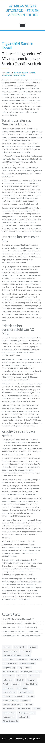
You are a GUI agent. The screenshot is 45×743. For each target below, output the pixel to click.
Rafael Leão (7, 680)
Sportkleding (8, 688)
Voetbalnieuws (9, 717)
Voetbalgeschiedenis (27, 713)
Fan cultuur (22, 659)
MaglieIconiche (24, 668)
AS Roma (32, 647)
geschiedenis (35, 659)
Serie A (16, 684)
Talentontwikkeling (10, 700)
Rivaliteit (19, 680)
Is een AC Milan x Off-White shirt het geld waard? (21, 631)
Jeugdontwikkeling (27, 663)
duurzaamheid (8, 659)
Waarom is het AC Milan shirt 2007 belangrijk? (20, 627)
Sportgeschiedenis (30, 684)
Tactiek (30, 696)
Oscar (8, 73)
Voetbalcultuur (9, 713)
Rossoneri (31, 680)
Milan (38, 672)
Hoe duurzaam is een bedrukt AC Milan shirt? (20, 623)
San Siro (6, 684)
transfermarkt (8, 709)
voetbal (22, 75)
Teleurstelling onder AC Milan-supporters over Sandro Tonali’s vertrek (22, 58)
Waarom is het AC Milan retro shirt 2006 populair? (22, 636)
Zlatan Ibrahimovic (10, 721)
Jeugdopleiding (9, 668)
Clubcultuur (26, 651)
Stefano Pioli (22, 688)
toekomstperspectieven (12, 705)
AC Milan (17, 73)
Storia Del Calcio (25, 692)
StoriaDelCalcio (9, 692)
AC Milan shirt (19, 647)
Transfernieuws (24, 709)
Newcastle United (28, 73)
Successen (7, 696)
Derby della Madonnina (12, 655)
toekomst (25, 700)
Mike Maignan (26, 672)
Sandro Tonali (7, 75)
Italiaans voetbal (9, 663)
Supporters (19, 696)
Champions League (10, 651)
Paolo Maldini (8, 676)
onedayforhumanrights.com (29, 739)
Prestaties (22, 676)
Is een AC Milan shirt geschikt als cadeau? (18, 619)
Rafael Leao (34, 676)
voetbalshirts (23, 717)
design (27, 655)
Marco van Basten (10, 672)
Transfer (16, 75)
